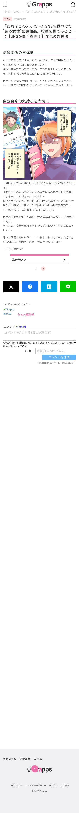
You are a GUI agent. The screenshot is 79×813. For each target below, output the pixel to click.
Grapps (43, 790)
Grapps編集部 (25, 314)
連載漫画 (25, 759)
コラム (17, 11)
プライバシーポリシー (36, 785)
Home (6, 11)
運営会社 (53, 785)
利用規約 (64, 785)
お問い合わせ (16, 785)
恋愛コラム (9, 759)
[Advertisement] (39, 532)
